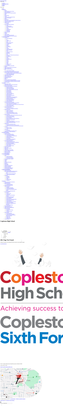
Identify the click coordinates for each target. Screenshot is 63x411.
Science (7, 60)
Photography (8, 55)
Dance (7, 41)
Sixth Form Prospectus (7, 182)
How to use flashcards (9, 117)
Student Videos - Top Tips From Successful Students (10, 84)
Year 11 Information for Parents (8, 168)
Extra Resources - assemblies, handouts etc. (9, 131)
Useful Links (8, 180)
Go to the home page (3, 243)
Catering (5, 160)
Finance (7, 27)
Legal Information (12, 398)
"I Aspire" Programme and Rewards (8, 149)
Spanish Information (8, 91)
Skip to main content (3, 0)
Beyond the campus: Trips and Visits (9, 150)
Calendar (3, 3)
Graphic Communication (9, 49)
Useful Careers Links (8, 136)
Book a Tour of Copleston (9, 157)
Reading (5, 78)
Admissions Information (9, 156)
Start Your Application (7, 208)
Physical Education (8, 56)
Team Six (7, 192)
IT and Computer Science (9, 51)
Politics (7, 57)
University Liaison (8, 193)
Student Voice (8, 194)
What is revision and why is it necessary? (11, 103)
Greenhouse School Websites (10, 400)
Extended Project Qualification (10, 188)
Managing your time (8, 127)
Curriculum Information (9, 38)
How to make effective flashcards (10, 116)
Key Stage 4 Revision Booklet (8, 85)
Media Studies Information (9, 98)
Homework (5, 66)
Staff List (5, 18)
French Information (8, 90)
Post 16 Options (8, 138)
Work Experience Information (10, 137)
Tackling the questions (9, 128)
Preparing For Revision (7, 109)
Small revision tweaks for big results (10, 122)
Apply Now (7, 210)
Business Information (9, 94)
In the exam (5, 126)
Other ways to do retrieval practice (10, 119)
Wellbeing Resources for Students (10, 174)
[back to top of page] (0, 402)
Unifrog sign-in (8, 216)
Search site (2, 403)
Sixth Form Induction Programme (8, 185)
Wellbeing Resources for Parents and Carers (10, 172)
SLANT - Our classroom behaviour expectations (10, 67)
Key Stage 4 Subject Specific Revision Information (10, 86)
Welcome (5, 10)
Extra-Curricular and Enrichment (8, 140)
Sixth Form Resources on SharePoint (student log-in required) (10, 215)
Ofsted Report (8, 30)
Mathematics (8, 52)
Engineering (7, 64)
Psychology (7, 58)
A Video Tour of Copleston (7, 17)
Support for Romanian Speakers (10, 70)
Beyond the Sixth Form (7, 205)
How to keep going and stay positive (10, 124)
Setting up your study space (9, 110)
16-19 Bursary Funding (9, 211)
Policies (3, 5)
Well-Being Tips (6, 123)
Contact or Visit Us (6, 34)
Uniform (5, 161)
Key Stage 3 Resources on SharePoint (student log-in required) (12, 81)
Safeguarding (6, 175)
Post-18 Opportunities (9, 213)
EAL (5, 69)
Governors (7, 28)
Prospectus (5, 32)
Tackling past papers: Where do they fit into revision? (13, 121)
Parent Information (6, 154)
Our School (4, 9)
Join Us (5, 155)
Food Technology (8, 46)
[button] (2, 230)
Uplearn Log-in (8, 217)
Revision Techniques (7, 114)
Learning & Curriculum (5, 36)
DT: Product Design (8, 43)
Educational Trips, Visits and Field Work (11, 199)
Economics (7, 44)
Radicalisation (8, 177)
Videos (5, 14)
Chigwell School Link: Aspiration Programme (10, 195)
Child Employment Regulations (8, 165)
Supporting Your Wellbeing (9, 202)
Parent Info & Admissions (6, 153)
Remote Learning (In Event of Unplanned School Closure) (11, 71)
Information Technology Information (10, 97)
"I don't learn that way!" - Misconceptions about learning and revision (15, 104)
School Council (6, 147)
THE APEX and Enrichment (9, 187)
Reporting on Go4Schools (7, 166)
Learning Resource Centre (7, 75)
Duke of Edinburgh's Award (9, 197)
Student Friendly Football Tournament (11, 201)
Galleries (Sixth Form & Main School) (9, 207)
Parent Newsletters (6, 15)
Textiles (7, 63)
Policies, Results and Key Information (9, 24)
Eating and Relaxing (8, 198)
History (7, 50)
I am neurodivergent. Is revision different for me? (10, 130)
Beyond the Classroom (5, 132)
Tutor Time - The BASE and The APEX (9, 65)
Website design (2, 400)
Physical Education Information (10, 99)
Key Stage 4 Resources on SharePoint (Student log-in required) (12, 80)
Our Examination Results (9, 184)
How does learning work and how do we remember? (12, 102)
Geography (7, 48)
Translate (9, 232)
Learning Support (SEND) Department (9, 74)
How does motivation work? (9, 105)
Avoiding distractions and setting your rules (11, 112)
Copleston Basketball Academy (10, 196)
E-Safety (7, 178)
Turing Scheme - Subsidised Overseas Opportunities (11, 203)
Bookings (7, 23)
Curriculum (5, 37)
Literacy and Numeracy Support (8, 76)
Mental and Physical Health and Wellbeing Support (10, 171)
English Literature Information (10, 88)
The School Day (6, 19)
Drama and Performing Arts (9, 42)
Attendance (5, 159)
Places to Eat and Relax (7, 152)
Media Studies (8, 53)
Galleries (3, 4)
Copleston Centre (6, 22)
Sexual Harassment (8, 179)
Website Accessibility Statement (20, 398)
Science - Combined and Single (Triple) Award (12, 89)
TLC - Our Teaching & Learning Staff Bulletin (10, 79)
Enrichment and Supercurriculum (10, 141)
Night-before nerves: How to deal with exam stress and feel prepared (14, 125)
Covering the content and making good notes (12, 113)
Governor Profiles (8, 29)
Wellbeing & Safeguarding (6, 169)
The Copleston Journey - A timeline (8, 158)
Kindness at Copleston (7, 151)
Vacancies (5, 33)
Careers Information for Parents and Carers (11, 135)
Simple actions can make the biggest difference (12, 108)
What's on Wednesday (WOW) (10, 145)
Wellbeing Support (8, 218)
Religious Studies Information (10, 100)
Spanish (7, 62)
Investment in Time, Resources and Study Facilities (11, 189)
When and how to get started (9, 107)
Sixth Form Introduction (7, 183)
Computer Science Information (10, 93)
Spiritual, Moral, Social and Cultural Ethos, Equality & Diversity (12, 20)
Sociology (7, 61)
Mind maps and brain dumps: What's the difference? (12, 118)
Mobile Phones (6, 163)
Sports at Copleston (8, 144)
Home (3, 8)
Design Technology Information (10, 95)
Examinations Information (7, 77)
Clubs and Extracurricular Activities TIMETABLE (12, 142)
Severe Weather (6, 164)
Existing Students (6, 212)
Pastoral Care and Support (7, 146)
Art (6, 39)
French (7, 47)
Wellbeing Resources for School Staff (11, 173)
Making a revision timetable (9, 111)
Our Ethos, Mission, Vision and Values (9, 11)
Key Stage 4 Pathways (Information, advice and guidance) (11, 72)
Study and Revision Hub (7, 83)
